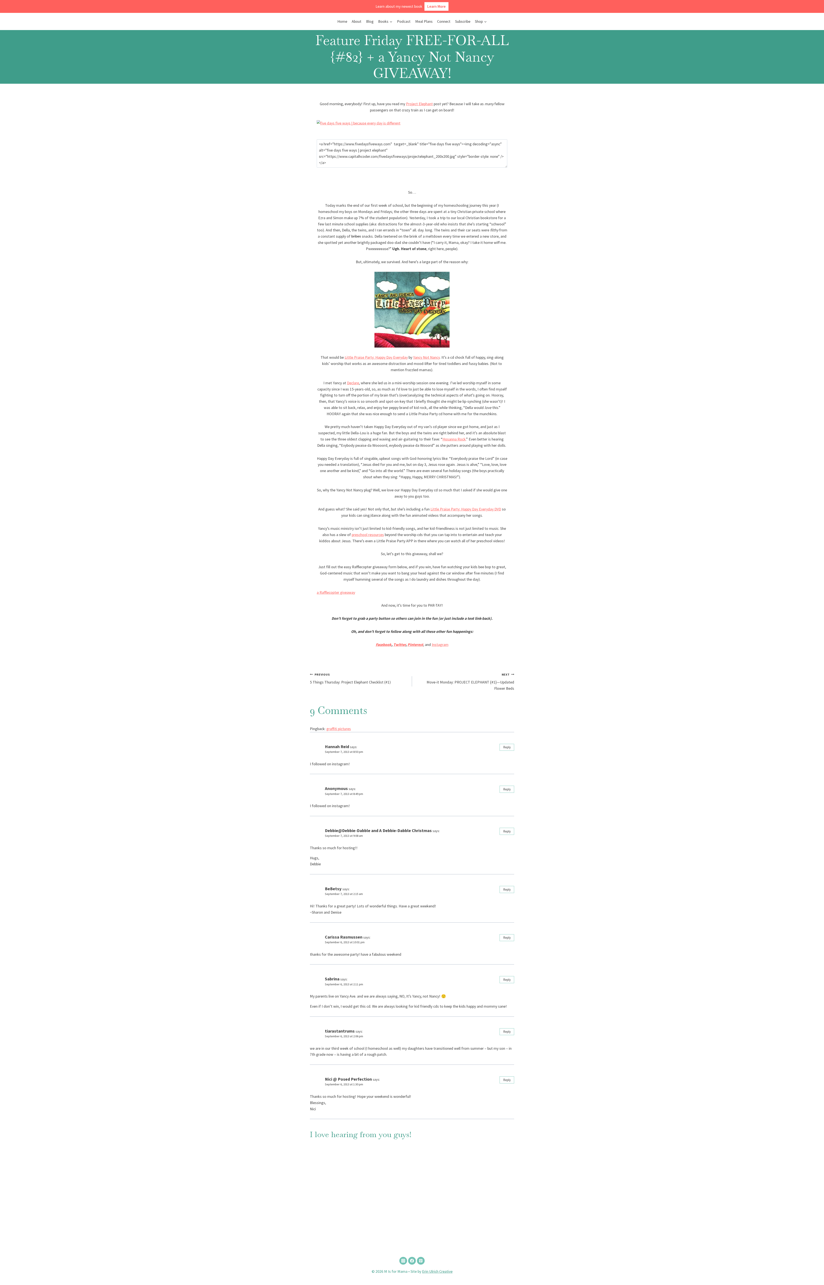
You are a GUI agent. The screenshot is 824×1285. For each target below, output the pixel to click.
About (356, 21)
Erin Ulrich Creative (437, 1271)
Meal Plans (424, 21)
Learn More (436, 6)
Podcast (403, 21)
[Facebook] (412, 1261)
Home (342, 21)
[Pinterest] (421, 1261)
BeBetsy (333, 889)
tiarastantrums (340, 1031)
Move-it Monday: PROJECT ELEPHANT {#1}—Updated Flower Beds (470, 682)
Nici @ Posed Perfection (348, 1079)
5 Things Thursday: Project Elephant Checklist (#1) (350, 679)
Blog (370, 21)
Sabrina (332, 979)
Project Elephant (419, 103)
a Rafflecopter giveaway (336, 592)
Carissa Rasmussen (343, 937)
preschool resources (368, 534)
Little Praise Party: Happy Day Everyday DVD (465, 509)
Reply (507, 747)
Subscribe (462, 21)
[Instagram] (403, 1261)
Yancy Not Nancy (426, 357)
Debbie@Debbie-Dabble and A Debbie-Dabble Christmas (378, 830)
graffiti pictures (338, 728)
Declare (353, 382)
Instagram (440, 644)
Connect (443, 21)
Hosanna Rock (454, 439)
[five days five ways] (412, 123)
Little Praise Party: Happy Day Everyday (376, 357)
